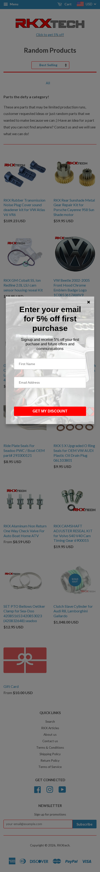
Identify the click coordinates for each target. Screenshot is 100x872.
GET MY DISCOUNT (50, 411)
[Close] (88, 302)
